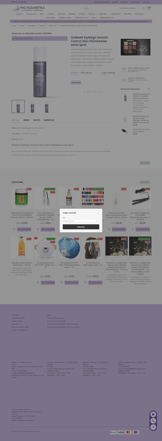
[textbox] (80, 221)
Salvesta (81, 227)
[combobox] (81, 220)
